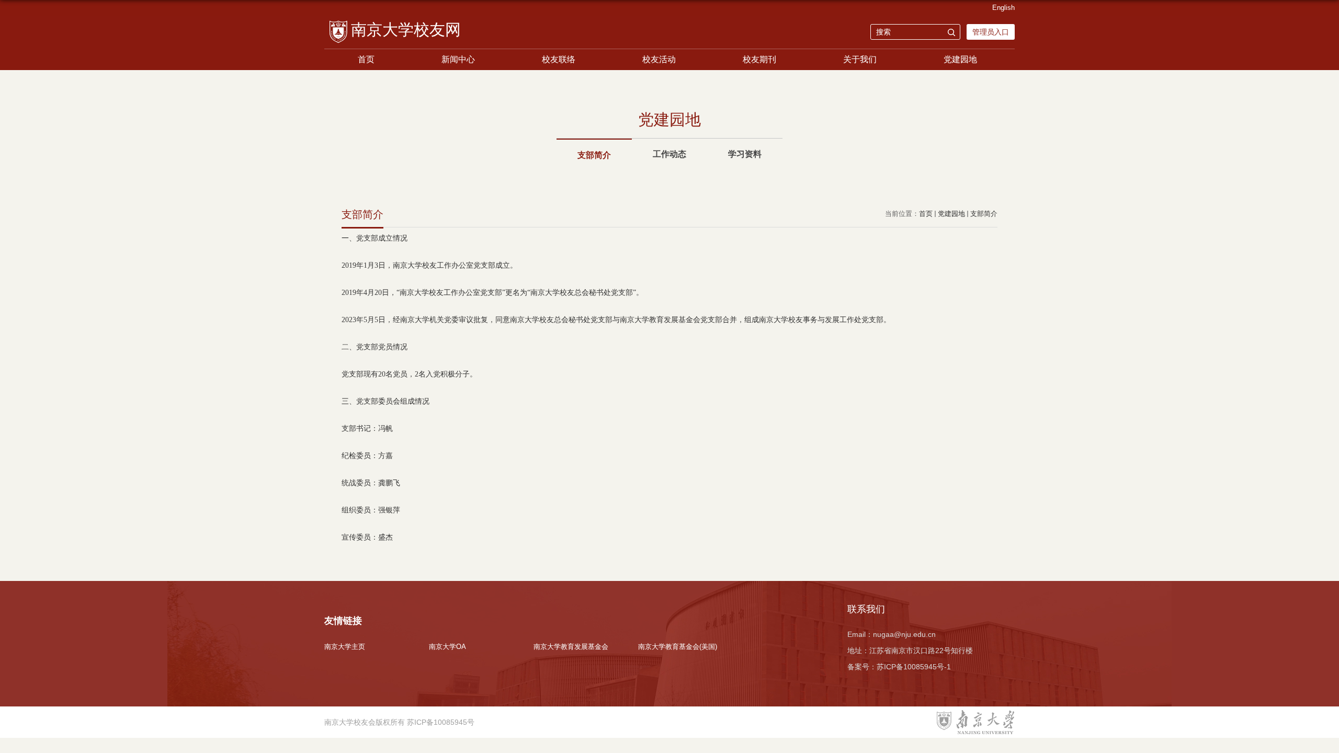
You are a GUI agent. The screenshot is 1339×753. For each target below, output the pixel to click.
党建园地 (960, 59)
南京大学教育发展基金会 (571, 647)
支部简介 (983, 214)
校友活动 (659, 59)
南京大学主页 (344, 647)
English (1003, 8)
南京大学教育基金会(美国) (677, 647)
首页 (366, 59)
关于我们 (860, 59)
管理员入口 (990, 32)
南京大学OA (447, 647)
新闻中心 (458, 59)
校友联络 (558, 59)
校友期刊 (759, 59)
